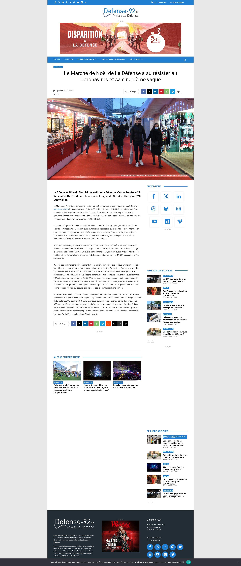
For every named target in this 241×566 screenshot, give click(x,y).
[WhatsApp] (166, 91)
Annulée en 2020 (61, 209)
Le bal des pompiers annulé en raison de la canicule (125, 386)
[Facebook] (55, 2)
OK (188, 562)
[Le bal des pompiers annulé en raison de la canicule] (127, 370)
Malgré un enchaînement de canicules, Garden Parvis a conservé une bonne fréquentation (66, 389)
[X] (149, 91)
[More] (178, 91)
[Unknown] (120, 38)
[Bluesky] (70, 2)
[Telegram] (172, 91)
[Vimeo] (85, 2)
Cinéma (166, 288)
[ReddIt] (108, 323)
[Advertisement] (99, 338)
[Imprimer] (119, 323)
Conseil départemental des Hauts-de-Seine (174, 437)
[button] (185, 60)
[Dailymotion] (82, 2)
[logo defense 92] (121, 12)
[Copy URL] (125, 323)
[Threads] (67, 2)
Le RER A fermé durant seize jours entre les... (173, 306)
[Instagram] (74, 2)
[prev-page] (148, 341)
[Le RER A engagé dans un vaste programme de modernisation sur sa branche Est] (154, 279)
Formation (167, 314)
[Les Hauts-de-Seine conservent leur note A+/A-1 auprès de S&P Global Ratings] (154, 439)
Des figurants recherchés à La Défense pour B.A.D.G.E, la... (175, 293)
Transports (168, 276)
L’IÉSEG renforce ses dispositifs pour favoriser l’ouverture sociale (175, 319)
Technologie (168, 328)
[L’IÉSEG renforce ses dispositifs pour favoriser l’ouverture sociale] (154, 317)
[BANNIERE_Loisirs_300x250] (120, 536)
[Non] (238, 562)
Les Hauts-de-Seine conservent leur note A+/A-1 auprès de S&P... (174, 443)
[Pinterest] (161, 91)
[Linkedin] (63, 2)
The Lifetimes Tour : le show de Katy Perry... (173, 468)
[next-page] (152, 341)
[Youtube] (78, 2)
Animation (58, 67)
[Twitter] (59, 2)
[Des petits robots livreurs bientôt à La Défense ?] (154, 332)
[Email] (114, 323)
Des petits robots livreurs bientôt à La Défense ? (175, 333)
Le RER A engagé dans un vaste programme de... (174, 280)
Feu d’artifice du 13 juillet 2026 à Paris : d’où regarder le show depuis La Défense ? (96, 387)
